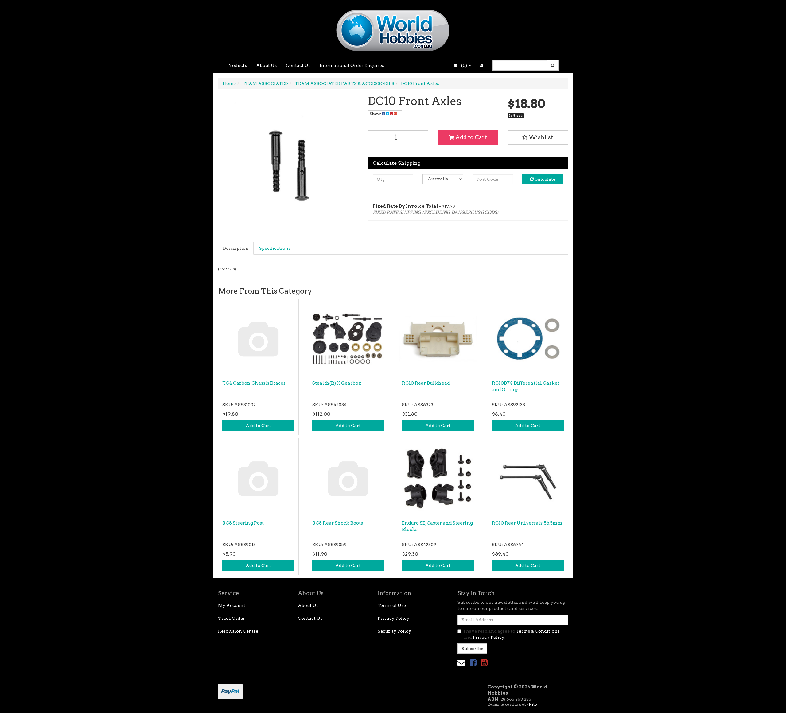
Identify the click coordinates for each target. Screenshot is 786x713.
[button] (538, 137)
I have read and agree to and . (512, 634)
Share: (376, 113)
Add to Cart (470, 137)
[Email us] (461, 662)
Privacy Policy (393, 618)
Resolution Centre (238, 631)
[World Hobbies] (393, 28)
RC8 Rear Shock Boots (337, 523)
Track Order (231, 618)
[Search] (553, 65)
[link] (473, 662)
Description (236, 248)
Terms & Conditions (538, 631)
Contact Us (298, 65)
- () (462, 65)
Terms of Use (392, 605)
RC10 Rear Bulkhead (426, 383)
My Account (231, 605)
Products (237, 65)
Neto (533, 704)
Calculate (544, 179)
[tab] (236, 248)
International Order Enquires (352, 65)
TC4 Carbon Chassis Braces (254, 383)
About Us (266, 65)
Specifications (274, 248)
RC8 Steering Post (243, 523)
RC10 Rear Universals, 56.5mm (527, 523)
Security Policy (394, 631)
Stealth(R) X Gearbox (336, 383)
